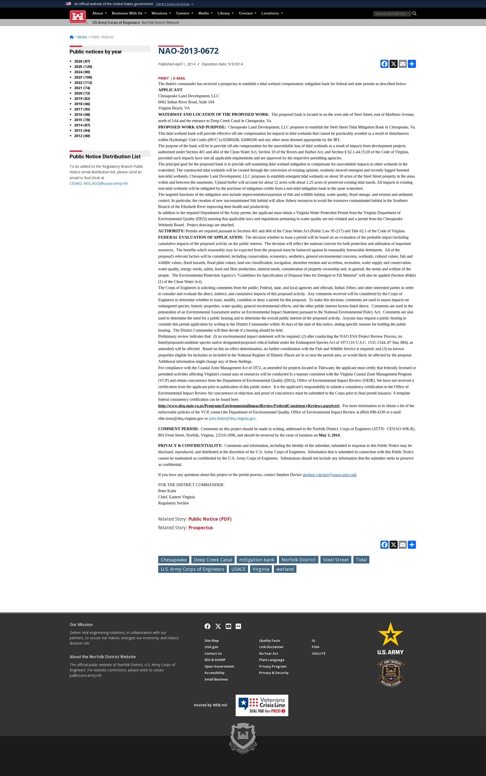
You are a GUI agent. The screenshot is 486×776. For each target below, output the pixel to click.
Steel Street (336, 560)
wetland (285, 569)
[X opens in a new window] (218, 626)
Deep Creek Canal (213, 560)
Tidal (361, 560)
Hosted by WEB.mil (210, 705)
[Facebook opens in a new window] (208, 626)
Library (224, 13)
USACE (238, 569)
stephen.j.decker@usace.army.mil (329, 474)
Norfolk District (298, 560)
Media (204, 13)
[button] (175, 4)
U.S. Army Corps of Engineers (192, 569)
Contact (246, 13)
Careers (183, 13)
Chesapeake (174, 560)
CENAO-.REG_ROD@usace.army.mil (99, 183)
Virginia (261, 569)
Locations (270, 13)
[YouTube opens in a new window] (228, 626)
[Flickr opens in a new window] (238, 626)
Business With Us (128, 13)
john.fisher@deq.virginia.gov (232, 418)
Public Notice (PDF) (209, 519)
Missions (160, 13)
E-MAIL (179, 78)
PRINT (163, 78)
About (98, 13)
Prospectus (200, 527)
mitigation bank (256, 560)
